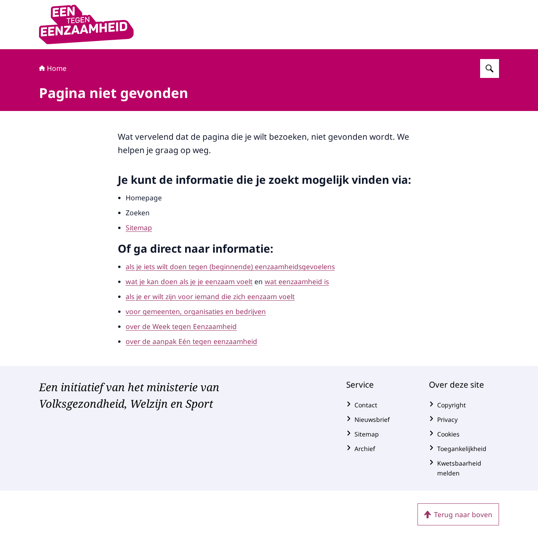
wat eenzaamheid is (297, 281)
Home (57, 68)
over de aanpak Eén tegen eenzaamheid (191, 341)
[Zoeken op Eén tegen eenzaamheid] (489, 68)
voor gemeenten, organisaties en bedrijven (196, 311)
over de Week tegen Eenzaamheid (181, 326)
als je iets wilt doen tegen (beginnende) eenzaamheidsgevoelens (230, 266)
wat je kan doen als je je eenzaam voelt (189, 281)
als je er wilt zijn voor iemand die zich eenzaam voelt (210, 296)
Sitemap (139, 227)
